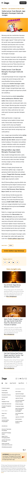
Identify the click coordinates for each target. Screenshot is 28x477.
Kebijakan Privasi (5, 401)
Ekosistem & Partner (6, 395)
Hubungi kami (5, 397)
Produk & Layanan (6, 388)
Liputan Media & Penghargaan (5, 420)
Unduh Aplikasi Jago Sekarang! (14, 251)
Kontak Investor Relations (18, 422)
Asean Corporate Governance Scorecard (7, 444)
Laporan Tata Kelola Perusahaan (6, 440)
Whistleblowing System (7, 447)
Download (23, 3)
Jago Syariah (13, 383)
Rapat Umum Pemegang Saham (6, 437)
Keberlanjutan (5, 392)
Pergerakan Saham (19, 406)
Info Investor (18, 391)
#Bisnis (10, 245)
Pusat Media (4, 390)
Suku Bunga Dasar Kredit (19, 414)
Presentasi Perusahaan (20, 396)
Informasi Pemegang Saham (6, 433)
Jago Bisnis (21, 383)
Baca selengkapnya (11, 296)
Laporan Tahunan (19, 398)
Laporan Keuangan (19, 393)
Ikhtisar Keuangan (19, 404)
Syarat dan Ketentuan (6, 404)
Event (3, 415)
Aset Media (4, 418)
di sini (2, 472)
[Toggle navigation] (2, 3)
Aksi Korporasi (18, 419)
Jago (6, 383)
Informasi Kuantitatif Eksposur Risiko (19, 401)
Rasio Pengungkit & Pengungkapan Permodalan (19, 410)
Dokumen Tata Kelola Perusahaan (6, 430)
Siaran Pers (4, 413)
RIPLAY (3, 399)
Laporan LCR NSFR (19, 417)
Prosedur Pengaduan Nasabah (6, 406)
